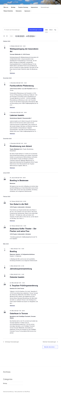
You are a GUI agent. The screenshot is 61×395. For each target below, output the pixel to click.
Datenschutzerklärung (8, 391)
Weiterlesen (12, 73)
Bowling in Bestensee (19, 180)
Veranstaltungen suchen (35, 29)
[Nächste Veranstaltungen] (7, 36)
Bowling (13, 251)
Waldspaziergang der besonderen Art (24, 50)
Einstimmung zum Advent (21, 146)
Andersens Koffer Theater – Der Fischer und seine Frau (23, 229)
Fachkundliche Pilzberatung (22, 85)
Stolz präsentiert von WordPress (22, 391)
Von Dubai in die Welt (19, 204)
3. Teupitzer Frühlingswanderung (24, 285)
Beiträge (13, 7)
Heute (11, 36)
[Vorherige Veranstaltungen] (4, 36)
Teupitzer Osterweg (23, 7)
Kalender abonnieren (49, 347)
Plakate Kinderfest (8, 11)
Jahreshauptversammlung (21, 268)
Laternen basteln (17, 115)
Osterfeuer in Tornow (19, 313)
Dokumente (19, 11)
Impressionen (34, 7)
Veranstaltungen (45, 7)
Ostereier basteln (17, 277)
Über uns (6, 7)
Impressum (27, 11)
